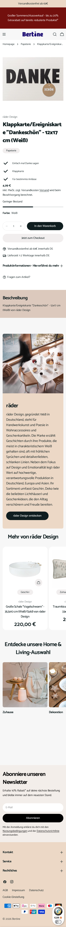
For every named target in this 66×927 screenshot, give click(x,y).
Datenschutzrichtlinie (48, 831)
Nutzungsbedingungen (15, 831)
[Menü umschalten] (4, 34)
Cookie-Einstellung (13, 897)
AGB (5, 890)
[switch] (58, 922)
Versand (44, 190)
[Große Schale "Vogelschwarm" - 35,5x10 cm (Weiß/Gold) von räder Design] (25, 569)
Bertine (16, 919)
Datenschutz (36, 890)
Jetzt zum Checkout (33, 238)
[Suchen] (54, 34)
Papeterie (26, 44)
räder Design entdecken (27, 515)
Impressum (18, 890)
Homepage (8, 44)
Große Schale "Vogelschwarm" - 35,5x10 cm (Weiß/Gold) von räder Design (25, 611)
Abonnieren (33, 818)
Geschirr (25, 592)
